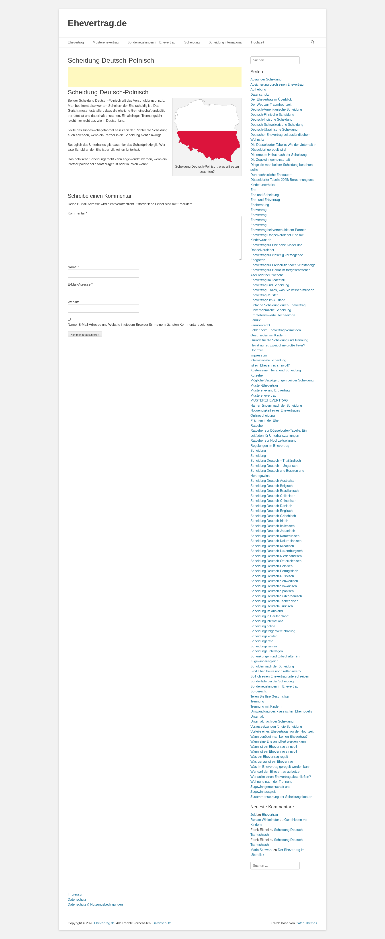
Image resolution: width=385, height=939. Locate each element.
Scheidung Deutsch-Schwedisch (274, 581)
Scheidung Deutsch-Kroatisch (272, 546)
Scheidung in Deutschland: (269, 616)
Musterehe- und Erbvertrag (270, 390)
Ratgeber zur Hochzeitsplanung (273, 440)
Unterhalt (257, 716)
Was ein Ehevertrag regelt (269, 756)
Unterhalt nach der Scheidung (271, 721)
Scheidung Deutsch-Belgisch (271, 486)
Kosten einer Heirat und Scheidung (275, 370)
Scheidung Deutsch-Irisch (269, 521)
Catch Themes (306, 923)
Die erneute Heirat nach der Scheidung (278, 154)
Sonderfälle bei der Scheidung (272, 681)
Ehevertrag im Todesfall (267, 280)
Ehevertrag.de (97, 23)
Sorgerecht (258, 691)
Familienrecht (260, 325)
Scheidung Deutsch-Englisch (271, 511)
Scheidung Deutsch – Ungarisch (273, 465)
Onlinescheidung (262, 415)
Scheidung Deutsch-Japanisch (272, 531)
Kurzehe (256, 375)
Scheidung (192, 42)
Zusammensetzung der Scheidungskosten (281, 797)
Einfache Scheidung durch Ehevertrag (277, 305)
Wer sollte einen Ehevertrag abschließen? (280, 776)
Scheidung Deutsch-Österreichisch (275, 561)
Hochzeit (257, 42)
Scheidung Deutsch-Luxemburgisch (276, 551)
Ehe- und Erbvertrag (265, 200)
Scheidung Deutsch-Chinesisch (273, 500)
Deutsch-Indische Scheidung (271, 119)
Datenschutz (259, 94)
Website (74, 302)
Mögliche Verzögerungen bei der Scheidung (281, 380)
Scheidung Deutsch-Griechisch (273, 516)
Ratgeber (257, 425)
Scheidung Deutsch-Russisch (272, 576)
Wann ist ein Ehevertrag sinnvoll (273, 746)
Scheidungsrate (261, 641)
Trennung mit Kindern (265, 706)
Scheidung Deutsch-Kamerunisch (274, 536)
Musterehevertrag (106, 42)
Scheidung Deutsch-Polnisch (271, 566)
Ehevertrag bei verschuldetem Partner (278, 230)
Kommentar (77, 213)
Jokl (253, 814)
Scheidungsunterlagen (266, 651)
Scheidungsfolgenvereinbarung (272, 631)
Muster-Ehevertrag (264, 385)
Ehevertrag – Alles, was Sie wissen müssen (282, 290)
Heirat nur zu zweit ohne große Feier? (277, 345)
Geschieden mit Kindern (267, 335)
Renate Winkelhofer (264, 820)
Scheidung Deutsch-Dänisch (271, 506)
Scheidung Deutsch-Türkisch (271, 606)
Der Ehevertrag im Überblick (271, 99)
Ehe (253, 190)
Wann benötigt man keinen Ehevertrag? (278, 736)
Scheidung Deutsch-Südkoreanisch (276, 596)
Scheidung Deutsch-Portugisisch (274, 571)
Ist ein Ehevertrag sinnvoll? (270, 365)
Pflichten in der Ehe (264, 420)
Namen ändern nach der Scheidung (276, 405)
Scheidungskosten (263, 636)
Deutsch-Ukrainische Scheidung (273, 129)
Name (73, 267)
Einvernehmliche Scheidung (270, 310)
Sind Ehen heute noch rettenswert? (275, 671)
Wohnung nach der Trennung (271, 781)
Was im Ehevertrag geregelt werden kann (280, 766)
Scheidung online (262, 626)
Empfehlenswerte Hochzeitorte (272, 315)
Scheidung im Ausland (266, 611)
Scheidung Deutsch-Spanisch (272, 591)
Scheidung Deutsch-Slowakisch (273, 586)
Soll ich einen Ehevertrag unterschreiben (279, 676)
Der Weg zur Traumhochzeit (270, 104)
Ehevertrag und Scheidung (269, 285)
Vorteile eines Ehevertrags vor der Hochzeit (281, 731)
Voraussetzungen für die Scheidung (276, 726)
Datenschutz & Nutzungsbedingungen (95, 904)
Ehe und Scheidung (264, 195)
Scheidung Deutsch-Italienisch (272, 526)
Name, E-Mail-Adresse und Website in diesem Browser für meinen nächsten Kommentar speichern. (140, 324)
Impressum (258, 355)
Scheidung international (225, 42)
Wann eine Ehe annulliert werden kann (278, 741)
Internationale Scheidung (268, 360)
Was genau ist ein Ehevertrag (271, 761)
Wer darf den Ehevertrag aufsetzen (275, 771)
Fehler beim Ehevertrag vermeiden (275, 330)
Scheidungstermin (263, 646)
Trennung (257, 701)
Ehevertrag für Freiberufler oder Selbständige (282, 265)
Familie (255, 320)
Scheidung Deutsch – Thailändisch (275, 460)
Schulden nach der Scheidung (272, 666)
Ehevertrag (76, 42)
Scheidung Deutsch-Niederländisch (276, 556)
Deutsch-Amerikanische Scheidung (276, 109)
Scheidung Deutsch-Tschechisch (274, 601)
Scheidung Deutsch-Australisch (273, 480)
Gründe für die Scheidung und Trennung (279, 340)
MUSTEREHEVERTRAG (269, 400)
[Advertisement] (155, 77)
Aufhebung (258, 89)
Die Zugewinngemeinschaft (270, 159)
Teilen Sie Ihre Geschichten (270, 696)
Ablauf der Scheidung (265, 79)
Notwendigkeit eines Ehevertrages (275, 410)
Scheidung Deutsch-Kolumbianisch (275, 541)
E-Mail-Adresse (80, 284)
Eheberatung (259, 205)
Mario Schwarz (261, 850)
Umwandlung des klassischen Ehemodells (281, 711)
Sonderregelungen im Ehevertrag (151, 42)
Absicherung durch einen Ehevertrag (276, 84)
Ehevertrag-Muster (264, 295)
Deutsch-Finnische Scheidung (272, 114)
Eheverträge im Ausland (267, 300)
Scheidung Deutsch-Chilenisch (272, 496)
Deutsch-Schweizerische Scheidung (276, 124)
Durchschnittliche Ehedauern (271, 175)
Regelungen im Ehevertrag (269, 445)
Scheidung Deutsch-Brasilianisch (274, 490)
